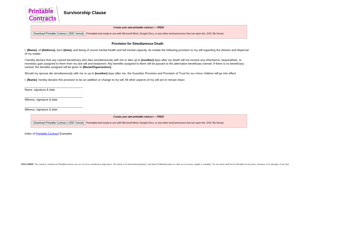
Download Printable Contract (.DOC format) (59, 33)
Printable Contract (47, 133)
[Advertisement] (281, 52)
